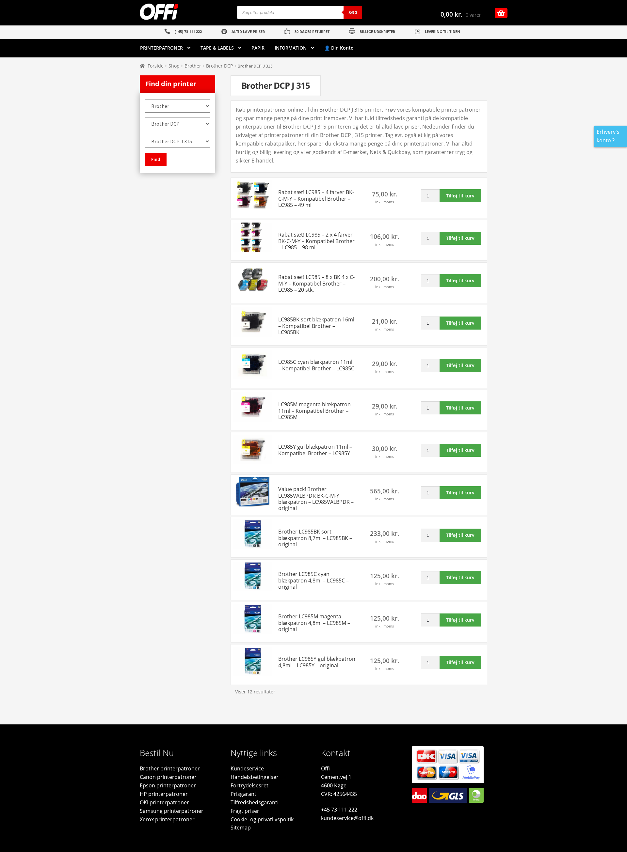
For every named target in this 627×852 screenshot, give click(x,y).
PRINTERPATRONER (161, 48)
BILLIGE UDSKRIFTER (377, 31)
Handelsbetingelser (255, 777)
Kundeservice (247, 768)
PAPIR (258, 48)
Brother (193, 66)
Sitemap (241, 827)
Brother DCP (219, 66)
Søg (352, 12)
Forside (156, 66)
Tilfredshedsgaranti (255, 802)
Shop (174, 66)
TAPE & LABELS (217, 48)
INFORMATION (291, 48)
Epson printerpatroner (168, 785)
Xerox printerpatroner (167, 819)
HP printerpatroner (164, 794)
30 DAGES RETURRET (312, 31)
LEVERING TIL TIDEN (442, 31)
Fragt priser (245, 810)
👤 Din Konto (339, 48)
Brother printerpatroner (170, 768)
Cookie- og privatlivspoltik (262, 819)
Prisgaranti (244, 794)
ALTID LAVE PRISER (248, 31)
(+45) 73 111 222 (188, 31)
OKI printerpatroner (164, 802)
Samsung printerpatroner (171, 810)
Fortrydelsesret (249, 785)
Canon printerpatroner (168, 777)
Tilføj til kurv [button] (460, 196)
